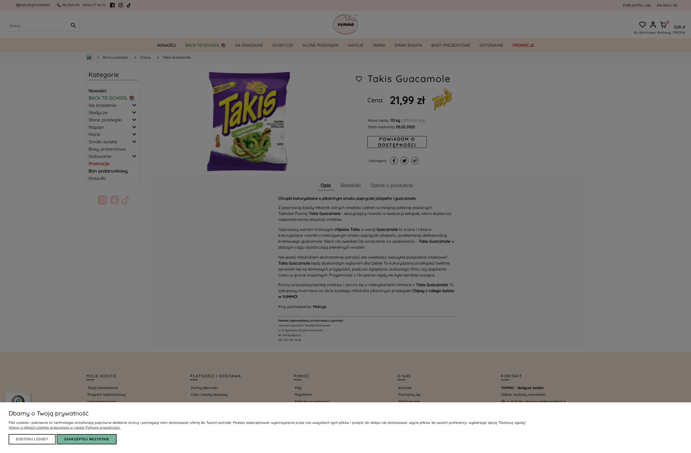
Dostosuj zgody (32, 439)
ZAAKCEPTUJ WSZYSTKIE (86, 439)
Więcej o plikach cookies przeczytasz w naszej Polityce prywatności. (65, 427)
